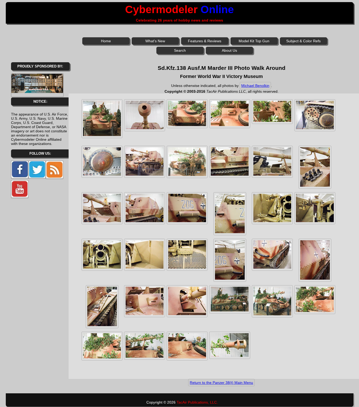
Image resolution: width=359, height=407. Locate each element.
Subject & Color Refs (303, 41)
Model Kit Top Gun (254, 41)
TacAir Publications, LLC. (197, 402)
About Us (229, 50)
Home (106, 41)
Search (180, 50)
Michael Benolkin (255, 86)
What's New (155, 41)
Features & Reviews (204, 41)
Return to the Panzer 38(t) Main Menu (221, 382)
